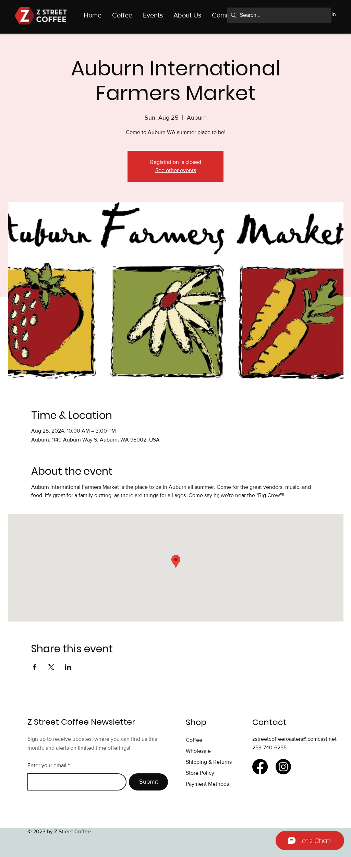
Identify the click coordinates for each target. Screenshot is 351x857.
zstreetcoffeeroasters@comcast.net (294, 739)
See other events (175, 170)
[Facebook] (260, 766)
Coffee (194, 740)
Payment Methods (207, 784)
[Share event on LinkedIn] (68, 667)
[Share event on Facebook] (34, 667)
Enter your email (46, 765)
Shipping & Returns (209, 762)
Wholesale (198, 751)
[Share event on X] (51, 667)
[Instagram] (283, 766)
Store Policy (201, 773)
